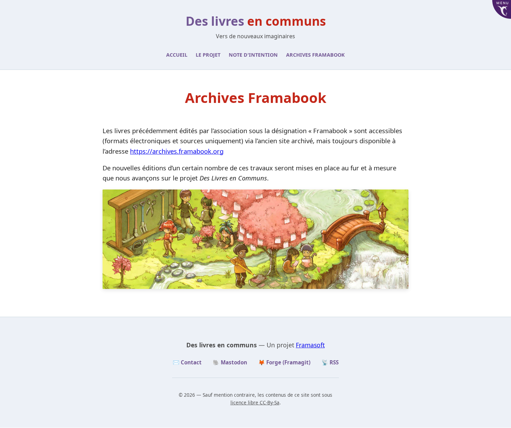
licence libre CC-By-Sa (254, 402)
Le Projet (208, 54)
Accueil (176, 54)
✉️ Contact (187, 362)
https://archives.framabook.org (177, 151)
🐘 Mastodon (230, 362)
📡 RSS (330, 362)
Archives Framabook (315, 54)
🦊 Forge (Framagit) (284, 362)
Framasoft (310, 345)
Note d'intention (253, 54)
